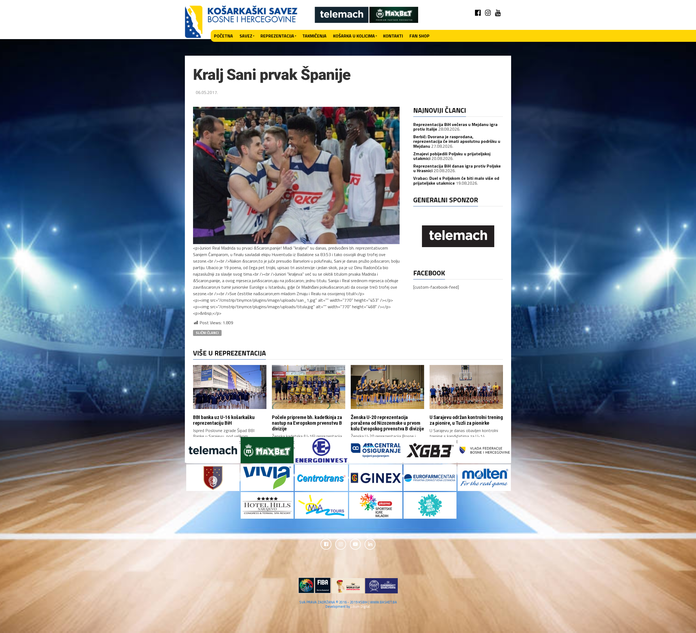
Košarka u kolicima (354, 36)
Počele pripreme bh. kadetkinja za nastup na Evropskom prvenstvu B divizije (307, 423)
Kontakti (393, 36)
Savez (246, 36)
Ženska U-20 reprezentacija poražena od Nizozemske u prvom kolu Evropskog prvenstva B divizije (387, 423)
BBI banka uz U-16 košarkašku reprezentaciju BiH (223, 420)
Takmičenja (314, 36)
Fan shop (419, 36)
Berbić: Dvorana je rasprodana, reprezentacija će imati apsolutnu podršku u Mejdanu (456, 141)
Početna (223, 36)
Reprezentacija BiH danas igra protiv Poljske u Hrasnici (457, 168)
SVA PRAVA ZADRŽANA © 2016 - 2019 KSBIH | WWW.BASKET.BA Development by (348, 604)
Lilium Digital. (361, 606)
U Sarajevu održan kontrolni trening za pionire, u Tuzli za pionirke (466, 420)
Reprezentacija (277, 36)
